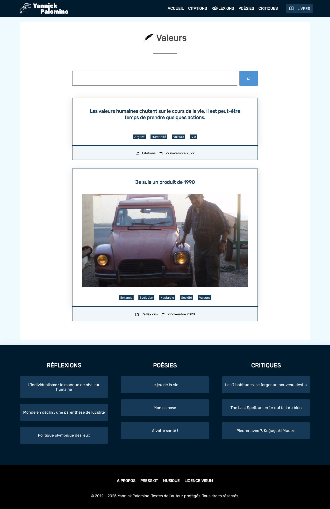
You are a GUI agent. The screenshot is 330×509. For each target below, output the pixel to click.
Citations (197, 8)
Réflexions (222, 8)
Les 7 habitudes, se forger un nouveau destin (266, 384)
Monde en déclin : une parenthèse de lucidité (64, 412)
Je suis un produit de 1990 (165, 182)
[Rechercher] (248, 78)
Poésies (246, 8)
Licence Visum (199, 480)
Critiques (268, 8)
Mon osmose (165, 407)
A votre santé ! (165, 430)
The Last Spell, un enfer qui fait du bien (266, 407)
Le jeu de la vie (164, 384)
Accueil (176, 8)
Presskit (149, 480)
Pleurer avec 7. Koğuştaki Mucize (266, 430)
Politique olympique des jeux (64, 435)
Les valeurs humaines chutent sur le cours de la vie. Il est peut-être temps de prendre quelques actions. (165, 114)
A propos (126, 480)
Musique (171, 480)
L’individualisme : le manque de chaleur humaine (64, 387)
